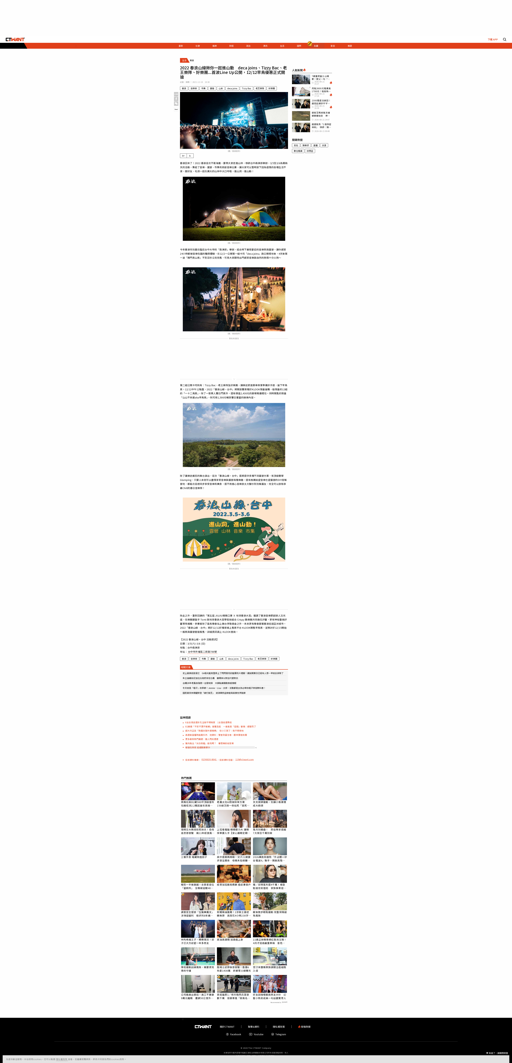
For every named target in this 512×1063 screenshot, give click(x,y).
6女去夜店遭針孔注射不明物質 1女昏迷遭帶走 (208, 722)
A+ (183, 155)
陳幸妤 (306, 145)
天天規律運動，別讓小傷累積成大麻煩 (269, 803)
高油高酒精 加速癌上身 (230, 939)
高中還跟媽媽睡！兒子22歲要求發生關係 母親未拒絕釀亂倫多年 (233, 858)
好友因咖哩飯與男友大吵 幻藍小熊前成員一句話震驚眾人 (269, 996)
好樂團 (272, 88)
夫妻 (324, 145)
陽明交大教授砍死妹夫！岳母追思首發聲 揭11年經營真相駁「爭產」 (198, 831)
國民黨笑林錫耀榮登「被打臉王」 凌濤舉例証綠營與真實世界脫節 (214, 692)
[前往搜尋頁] (504, 39)
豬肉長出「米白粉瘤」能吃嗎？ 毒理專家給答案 (209, 743)
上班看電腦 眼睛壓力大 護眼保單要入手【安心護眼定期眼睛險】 (233, 831)
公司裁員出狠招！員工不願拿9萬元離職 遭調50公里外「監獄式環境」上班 (197, 996)
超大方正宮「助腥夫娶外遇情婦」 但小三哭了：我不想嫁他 (214, 730)
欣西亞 (310, 150)
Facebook (235, 1034)
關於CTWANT (227, 1026)
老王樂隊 (260, 88)
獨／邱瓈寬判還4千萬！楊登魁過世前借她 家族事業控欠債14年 (269, 886)
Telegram (280, 1034)
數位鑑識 (298, 150)
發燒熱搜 (305, 1026)
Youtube (258, 1034)
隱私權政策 (62, 1059)
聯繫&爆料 (253, 1026)
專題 (350, 46)
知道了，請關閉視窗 (498, 1052)
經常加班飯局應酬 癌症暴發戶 (234, 884)
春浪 (184, 88)
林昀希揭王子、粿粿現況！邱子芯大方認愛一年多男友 (197, 941)
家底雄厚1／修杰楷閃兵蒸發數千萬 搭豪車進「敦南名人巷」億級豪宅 (233, 996)
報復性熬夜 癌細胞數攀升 (197, 747)
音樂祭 (194, 88)
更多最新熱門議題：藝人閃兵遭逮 (201, 739)
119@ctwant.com (244, 759)
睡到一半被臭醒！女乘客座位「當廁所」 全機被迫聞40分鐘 (197, 886)
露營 (212, 88)
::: (76, 46)
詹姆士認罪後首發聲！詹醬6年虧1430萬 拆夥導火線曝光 (234, 968)
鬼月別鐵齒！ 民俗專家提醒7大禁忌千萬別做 (269, 831)
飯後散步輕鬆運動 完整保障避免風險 (270, 913)
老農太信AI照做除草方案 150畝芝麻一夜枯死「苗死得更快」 (233, 803)
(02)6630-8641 (209, 759)
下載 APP (493, 39)
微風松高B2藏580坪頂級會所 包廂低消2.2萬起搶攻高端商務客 (198, 803)
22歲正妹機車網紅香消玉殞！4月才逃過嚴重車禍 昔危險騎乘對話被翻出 (269, 941)
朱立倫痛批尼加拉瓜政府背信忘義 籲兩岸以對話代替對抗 (210, 678)
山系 (221, 88)
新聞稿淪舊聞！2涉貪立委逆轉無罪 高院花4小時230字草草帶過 (234, 913)
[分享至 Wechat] (176, 103)
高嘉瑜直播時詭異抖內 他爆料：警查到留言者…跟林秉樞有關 (216, 734)
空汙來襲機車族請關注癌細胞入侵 (269, 968)
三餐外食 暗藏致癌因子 (194, 857)
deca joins (232, 88)
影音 (333, 46)
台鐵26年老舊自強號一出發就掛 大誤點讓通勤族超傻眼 (209, 683)
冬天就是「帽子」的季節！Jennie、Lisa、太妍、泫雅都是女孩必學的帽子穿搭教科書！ (224, 688)
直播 (315, 145)
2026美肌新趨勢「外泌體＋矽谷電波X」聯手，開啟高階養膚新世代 (270, 858)
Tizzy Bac (246, 88)
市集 (203, 88)
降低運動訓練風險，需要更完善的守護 (197, 968)
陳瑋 (188, 82)
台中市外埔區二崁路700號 (202, 651)
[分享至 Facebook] (176, 99)
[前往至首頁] (15, 39)
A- (190, 155)
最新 (181, 46)
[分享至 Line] (176, 94)
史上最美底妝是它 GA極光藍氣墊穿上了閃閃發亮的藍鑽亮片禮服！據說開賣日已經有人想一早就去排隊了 (233, 673)
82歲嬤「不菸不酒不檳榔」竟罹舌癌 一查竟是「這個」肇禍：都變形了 (220, 726)
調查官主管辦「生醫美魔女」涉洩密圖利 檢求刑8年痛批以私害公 (197, 913)
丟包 (296, 145)
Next (176, 109)
